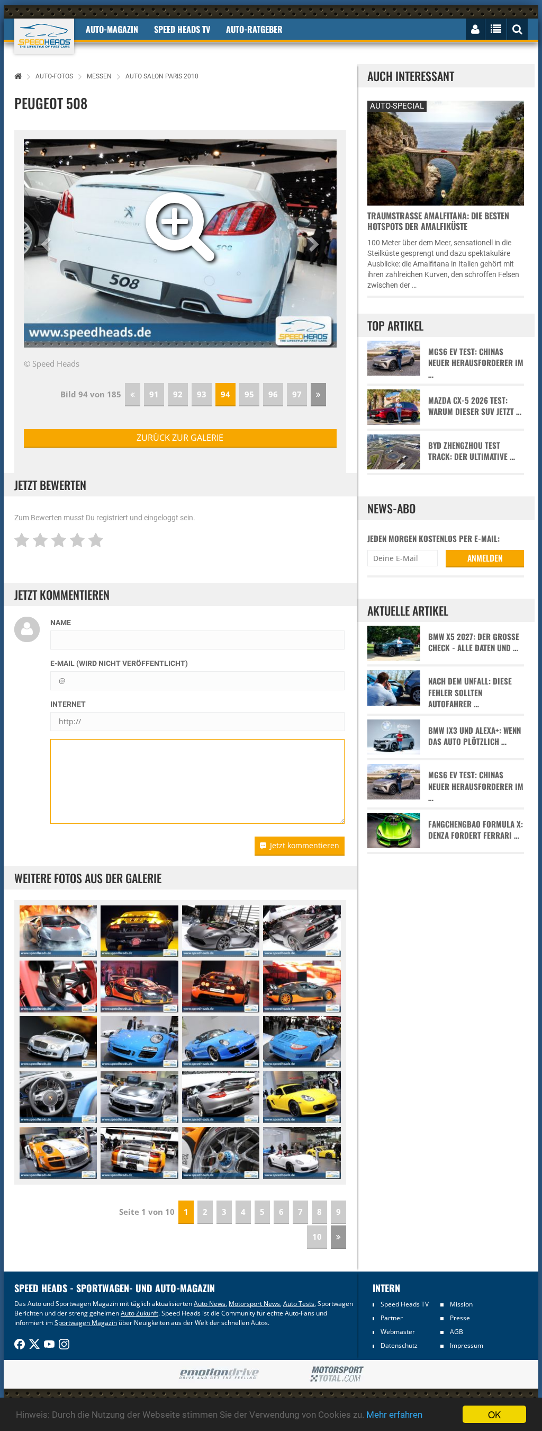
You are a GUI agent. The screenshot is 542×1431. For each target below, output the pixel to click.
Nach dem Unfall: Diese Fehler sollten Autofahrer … (470, 692)
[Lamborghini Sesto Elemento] (58, 931)
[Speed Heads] (44, 36)
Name (60, 622)
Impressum (466, 1345)
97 (297, 394)
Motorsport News (254, 1303)
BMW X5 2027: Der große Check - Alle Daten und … (473, 642)
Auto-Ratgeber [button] (254, 29)
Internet (68, 704)
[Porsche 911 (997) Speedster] (139, 1042)
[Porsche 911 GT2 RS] (139, 1097)
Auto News (209, 1303)
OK (494, 1414)
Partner (392, 1317)
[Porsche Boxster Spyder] (301, 1153)
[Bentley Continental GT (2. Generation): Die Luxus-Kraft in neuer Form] (58, 1042)
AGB (456, 1331)
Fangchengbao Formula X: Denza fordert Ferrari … (475, 830)
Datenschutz (399, 1345)
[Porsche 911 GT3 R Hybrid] (58, 1153)
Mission (461, 1304)
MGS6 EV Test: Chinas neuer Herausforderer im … (475, 363)
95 (249, 394)
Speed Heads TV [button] (182, 29)
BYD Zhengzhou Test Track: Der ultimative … (471, 451)
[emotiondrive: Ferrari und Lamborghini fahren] (219, 1374)
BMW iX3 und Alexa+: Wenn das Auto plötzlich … (474, 736)
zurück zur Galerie (180, 437)
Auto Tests (298, 1303)
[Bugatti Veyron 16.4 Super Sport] (139, 986)
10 (317, 1236)
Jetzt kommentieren (304, 845)
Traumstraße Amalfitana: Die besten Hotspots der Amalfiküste (438, 221)
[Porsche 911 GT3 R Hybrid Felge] (220, 1153)
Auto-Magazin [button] (112, 29)
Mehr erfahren (394, 1414)
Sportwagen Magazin (86, 1322)
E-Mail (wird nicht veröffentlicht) (119, 663)
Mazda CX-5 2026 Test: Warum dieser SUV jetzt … (474, 406)
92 (178, 394)
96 (273, 394)
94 (225, 394)
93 (201, 394)
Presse (460, 1317)
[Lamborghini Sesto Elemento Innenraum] (58, 986)
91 (154, 394)
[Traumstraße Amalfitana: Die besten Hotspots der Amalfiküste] (446, 151)
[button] (47, 243)
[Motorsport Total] (337, 1374)
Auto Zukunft (139, 1313)
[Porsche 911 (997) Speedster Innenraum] (58, 1097)
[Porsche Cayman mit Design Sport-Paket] (301, 1097)
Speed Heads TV (405, 1304)
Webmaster (398, 1331)
